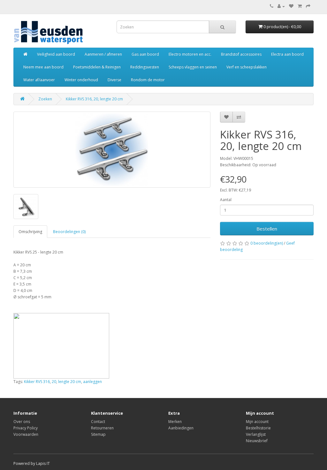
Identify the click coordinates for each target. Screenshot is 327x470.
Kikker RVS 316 (37, 381)
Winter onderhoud (81, 79)
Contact (98, 421)
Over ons (21, 421)
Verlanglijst (256, 434)
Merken (175, 421)
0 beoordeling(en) (266, 243)
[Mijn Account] (281, 6)
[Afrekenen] (308, 6)
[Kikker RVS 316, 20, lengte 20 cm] (111, 150)
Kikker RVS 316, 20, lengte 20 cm (94, 99)
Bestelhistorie (258, 428)
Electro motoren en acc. (190, 54)
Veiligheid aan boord (56, 54)
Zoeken (45, 99)
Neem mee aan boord (43, 67)
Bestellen (266, 228)
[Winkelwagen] (300, 6)
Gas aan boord (145, 54)
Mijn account (257, 421)
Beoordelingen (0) (69, 231)
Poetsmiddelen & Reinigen (97, 67)
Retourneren (102, 428)
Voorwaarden (25, 434)
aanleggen (92, 381)
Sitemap (98, 434)
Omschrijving (30, 231)
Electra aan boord (287, 54)
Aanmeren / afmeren (103, 54)
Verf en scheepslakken (246, 67)
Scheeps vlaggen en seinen (193, 67)
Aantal (226, 199)
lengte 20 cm (69, 381)
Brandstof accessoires (241, 54)
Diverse (114, 79)
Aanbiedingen (181, 428)
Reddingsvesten (144, 67)
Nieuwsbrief (257, 440)
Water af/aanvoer (39, 79)
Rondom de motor (148, 79)
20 (54, 381)
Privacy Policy (25, 428)
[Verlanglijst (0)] (291, 6)
